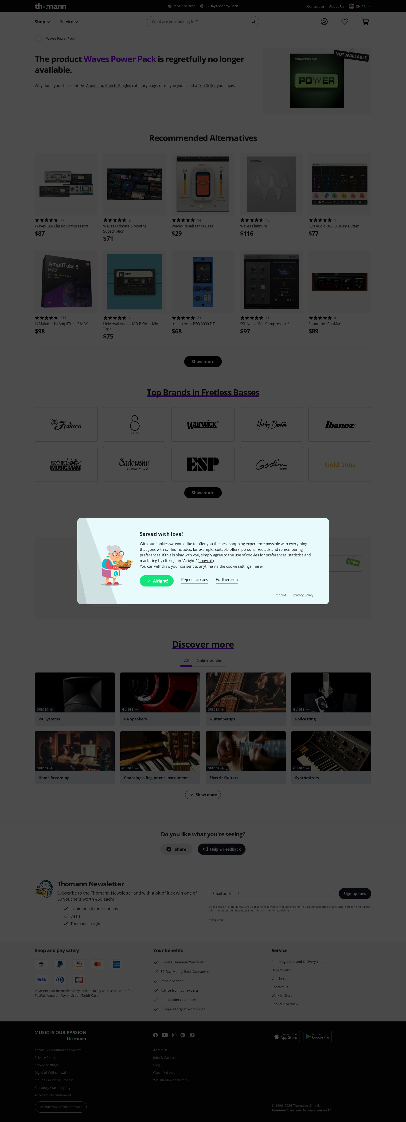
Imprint (281, 595)
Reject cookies (194, 579)
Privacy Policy (303, 595)
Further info (227, 579)
